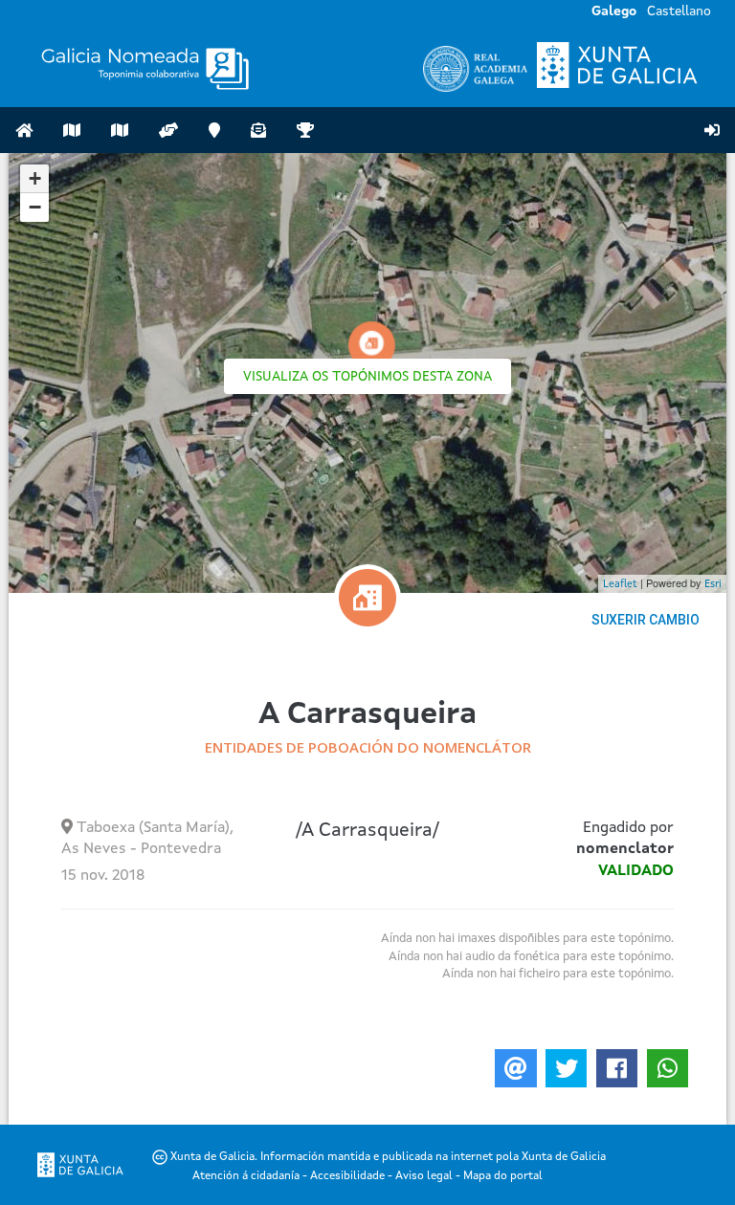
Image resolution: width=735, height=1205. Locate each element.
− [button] (35, 207)
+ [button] (35, 178)
